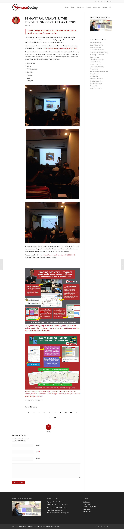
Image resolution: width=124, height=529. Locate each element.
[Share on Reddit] (65, 412)
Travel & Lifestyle (96, 88)
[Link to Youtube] (104, 1)
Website (38, 458)
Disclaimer (86, 502)
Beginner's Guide (95, 42)
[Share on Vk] (60, 412)
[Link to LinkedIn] (107, 1)
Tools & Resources (96, 78)
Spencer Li (39, 400)
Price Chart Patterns (97, 67)
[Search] (110, 7)
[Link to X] (98, 1)
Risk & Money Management (99, 71)
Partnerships (87, 511)
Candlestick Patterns (97, 50)
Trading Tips (94, 86)
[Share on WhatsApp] (39, 412)
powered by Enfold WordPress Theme (50, 526)
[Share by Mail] (71, 412)
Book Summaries (95, 47)
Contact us (86, 509)
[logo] (25, 7)
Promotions (94, 69)
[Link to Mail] (110, 1)
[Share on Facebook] (28, 412)
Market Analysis (95, 62)
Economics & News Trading (99, 52)
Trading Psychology (96, 81)
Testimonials (94, 76)
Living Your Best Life (97, 59)
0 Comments (28, 400)
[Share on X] (33, 412)
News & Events (29, 25)
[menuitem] (66, 7)
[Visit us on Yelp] (76, 412)
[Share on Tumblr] (55, 412)
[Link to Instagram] (101, 1)
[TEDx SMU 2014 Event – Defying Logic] (1, 264)
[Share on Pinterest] (44, 412)
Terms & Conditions (89, 507)
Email (38, 452)
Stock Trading (94, 74)
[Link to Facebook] (95, 1)
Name (38, 445)
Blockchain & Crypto (96, 45)
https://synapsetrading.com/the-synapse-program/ (60, 48)
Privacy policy (87, 504)
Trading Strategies (96, 83)
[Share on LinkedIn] (49, 412)
